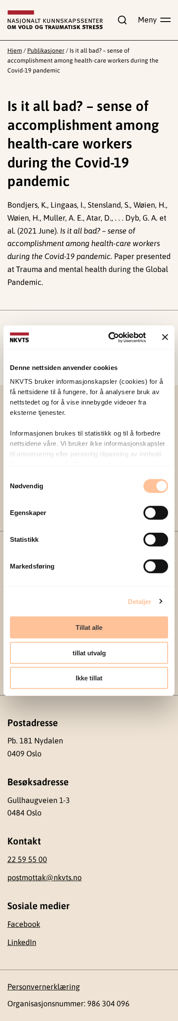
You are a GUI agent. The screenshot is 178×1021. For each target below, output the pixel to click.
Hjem (14, 50)
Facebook (23, 924)
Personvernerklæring (43, 986)
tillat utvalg (89, 652)
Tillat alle (89, 627)
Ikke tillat (89, 678)
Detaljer (140, 601)
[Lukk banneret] (165, 337)
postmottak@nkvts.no (44, 877)
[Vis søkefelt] (120, 20)
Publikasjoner (45, 50)
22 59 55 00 (27, 859)
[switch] (155, 513)
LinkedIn (21, 942)
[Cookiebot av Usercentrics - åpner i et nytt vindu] (110, 337)
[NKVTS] (55, 19)
